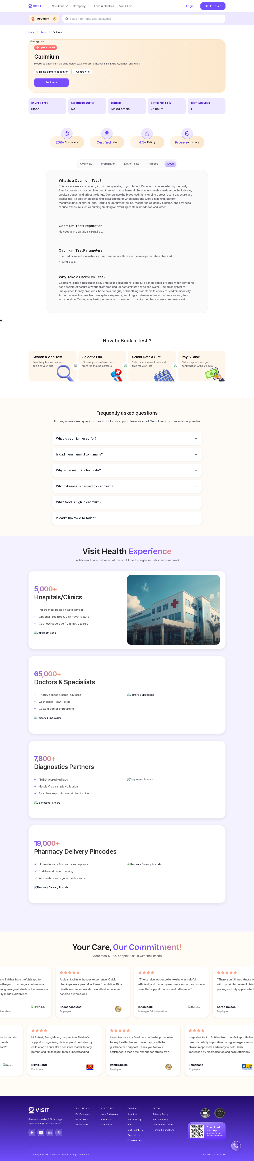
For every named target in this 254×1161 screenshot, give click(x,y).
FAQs (170, 163)
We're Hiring (134, 1119)
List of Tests (131, 163)
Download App (135, 1140)
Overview (86, 163)
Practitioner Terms (163, 1124)
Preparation (108, 163)
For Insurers (82, 1124)
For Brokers (82, 1119)
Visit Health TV (135, 1129)
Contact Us (134, 1135)
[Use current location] (54, 18)
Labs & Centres (109, 1114)
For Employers (83, 1114)
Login (190, 6)
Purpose (153, 163)
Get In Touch (213, 6)
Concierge (106, 1124)
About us (132, 1114)
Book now (52, 82)
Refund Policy (160, 1119)
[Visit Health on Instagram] (40, 1132)
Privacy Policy (160, 1114)
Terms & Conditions (163, 1129)
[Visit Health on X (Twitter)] (58, 1132)
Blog (130, 1124)
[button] (60, 6)
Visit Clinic (106, 1119)
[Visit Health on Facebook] (32, 1132)
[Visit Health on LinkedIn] (49, 1132)
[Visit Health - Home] (35, 6)
